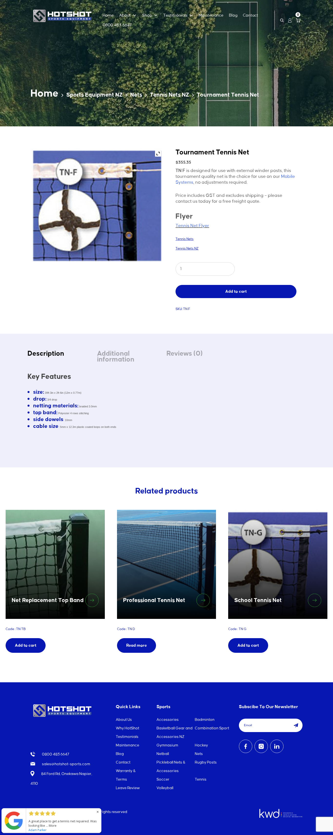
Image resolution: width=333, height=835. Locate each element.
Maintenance (211, 15)
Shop (147, 15)
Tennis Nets (185, 239)
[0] (298, 20)
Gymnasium (167, 745)
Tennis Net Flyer (192, 225)
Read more (136, 645)
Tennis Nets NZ (169, 95)
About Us (124, 720)
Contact (250, 15)
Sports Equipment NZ (94, 95)
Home (108, 15)
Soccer (163, 779)
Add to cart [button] (25, 645)
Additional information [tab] (115, 356)
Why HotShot (127, 728)
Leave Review (128, 788)
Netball (163, 754)
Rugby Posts (206, 762)
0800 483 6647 (117, 25)
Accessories (168, 720)
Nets (136, 95)
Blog (233, 15)
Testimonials (175, 15)
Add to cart (236, 291)
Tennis (200, 779)
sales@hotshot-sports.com (65, 764)
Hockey (201, 745)
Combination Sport (212, 728)
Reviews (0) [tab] (184, 354)
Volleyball (165, 788)
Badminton (205, 720)
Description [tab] (46, 354)
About (125, 15)
